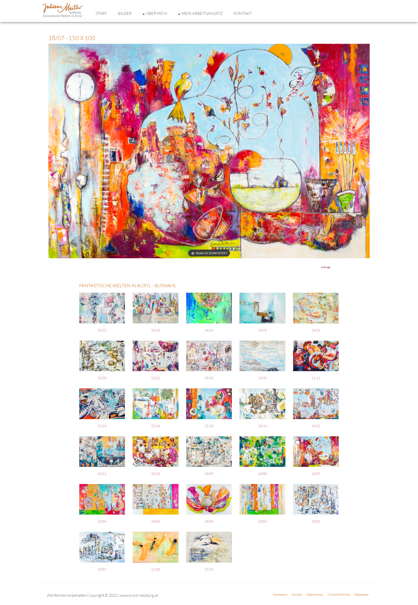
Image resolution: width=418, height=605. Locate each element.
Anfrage (325, 267)
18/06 (102, 521)
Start (101, 13)
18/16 (262, 426)
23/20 (102, 378)
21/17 (316, 378)
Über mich (156, 13)
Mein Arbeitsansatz (202, 13)
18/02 (316, 521)
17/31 (208, 569)
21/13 (208, 426)
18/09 (208, 474)
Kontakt (242, 13)
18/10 (155, 474)
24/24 (208, 330)
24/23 (155, 330)
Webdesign (361, 594)
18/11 (102, 474)
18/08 (262, 474)
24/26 (316, 330)
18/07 (316, 474)
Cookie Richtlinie (339, 594)
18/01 (102, 569)
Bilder (124, 13)
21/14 (155, 426)
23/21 (155, 378)
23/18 (208, 378)
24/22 (102, 330)
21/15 (102, 426)
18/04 (208, 521)
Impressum (280, 594)
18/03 (262, 521)
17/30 (155, 570)
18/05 (155, 521)
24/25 (262, 330)
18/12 (316, 426)
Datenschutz (315, 594)
